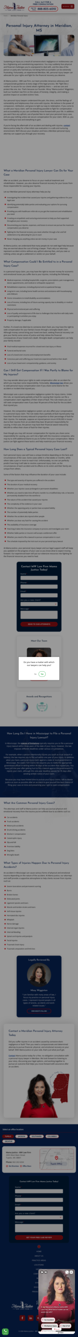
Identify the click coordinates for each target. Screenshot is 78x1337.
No (35, 674)
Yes (42, 674)
